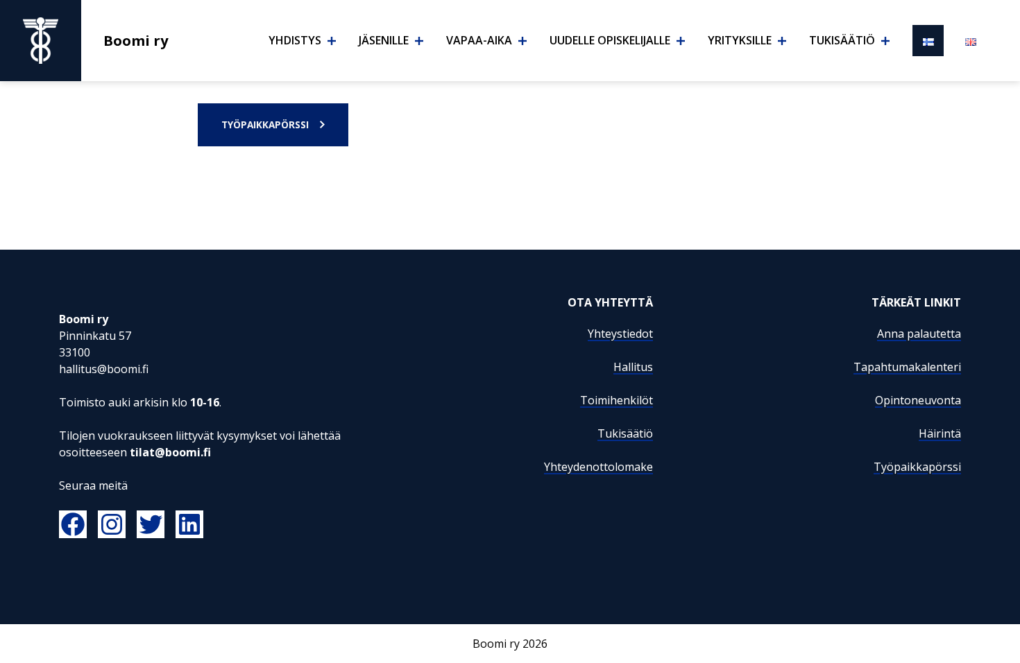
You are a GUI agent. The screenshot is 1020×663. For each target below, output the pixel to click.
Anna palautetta (919, 333)
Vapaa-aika (479, 40)
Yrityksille (740, 40)
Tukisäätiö (842, 40)
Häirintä (940, 433)
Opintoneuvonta (918, 400)
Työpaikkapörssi (265, 124)
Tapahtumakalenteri (907, 366)
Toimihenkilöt (616, 400)
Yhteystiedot (620, 333)
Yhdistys (295, 40)
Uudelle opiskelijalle (610, 40)
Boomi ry (136, 40)
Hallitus (633, 366)
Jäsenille (384, 40)
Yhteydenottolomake (598, 466)
